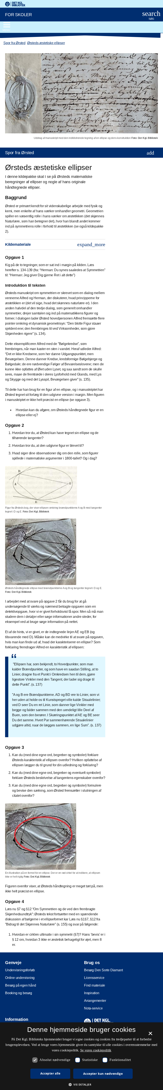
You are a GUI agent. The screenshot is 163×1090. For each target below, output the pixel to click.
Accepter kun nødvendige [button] (103, 1074)
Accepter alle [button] (50, 1073)
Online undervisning (20, 978)
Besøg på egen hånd (20, 985)
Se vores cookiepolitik (95, 1050)
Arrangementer (95, 1000)
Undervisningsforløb (20, 970)
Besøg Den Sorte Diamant (103, 970)
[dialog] (81, 1056)
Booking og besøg (18, 993)
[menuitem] (81, 153)
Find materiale (94, 985)
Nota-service (93, 1008)
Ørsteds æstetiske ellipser (46, 43)
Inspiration (91, 993)
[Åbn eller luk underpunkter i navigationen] (150, 153)
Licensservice (94, 978)
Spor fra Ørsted (14, 43)
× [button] (150, 1035)
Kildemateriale (55, 244)
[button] (81, 1084)
